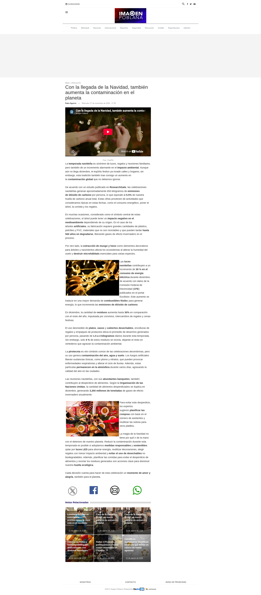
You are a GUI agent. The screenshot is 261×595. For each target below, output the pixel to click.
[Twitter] (191, 4)
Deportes (124, 28)
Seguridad (136, 28)
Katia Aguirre (70, 103)
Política (74, 28)
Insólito (161, 28)
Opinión (187, 28)
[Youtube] (194, 4)
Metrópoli (85, 28)
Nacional (97, 28)
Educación (149, 28)
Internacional (110, 28)
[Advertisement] (130, 56)
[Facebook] (187, 4)
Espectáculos (174, 28)
